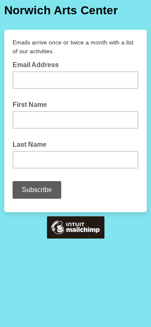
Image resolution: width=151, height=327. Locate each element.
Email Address (38, 64)
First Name (30, 104)
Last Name (30, 144)
